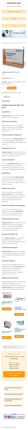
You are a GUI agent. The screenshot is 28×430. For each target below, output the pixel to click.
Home (3, 43)
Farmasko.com (14, 3)
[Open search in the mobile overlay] (14, 347)
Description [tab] (7, 97)
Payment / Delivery (14, 11)
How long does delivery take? (14, 394)
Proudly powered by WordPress (8, 427)
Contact (14, 19)
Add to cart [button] (7, 309)
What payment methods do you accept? (13, 400)
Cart (14, 25)
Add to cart (12, 88)
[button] (23, 47)
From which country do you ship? (13, 388)
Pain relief (8, 43)
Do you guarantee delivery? (13, 405)
